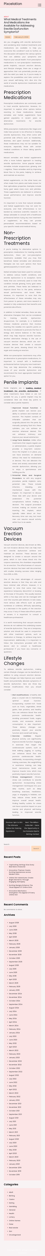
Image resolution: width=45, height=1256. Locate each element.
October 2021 (14, 1111)
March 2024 (14, 1026)
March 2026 (13, 940)
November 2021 (15, 1107)
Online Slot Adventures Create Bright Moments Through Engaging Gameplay (21, 880)
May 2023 (13, 1043)
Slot (10, 1231)
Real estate (13, 1228)
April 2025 (13, 979)
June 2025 (13, 972)
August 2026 (14, 923)
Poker (11, 1224)
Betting (12, 1196)
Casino (12, 1199)
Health (11, 1213)
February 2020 (14, 1160)
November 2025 (15, 955)
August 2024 (14, 1008)
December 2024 (15, 994)
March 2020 (13, 1157)
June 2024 (13, 1015)
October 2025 (14, 958)
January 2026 (14, 947)
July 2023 (12, 1036)
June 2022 (13, 1082)
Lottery (12, 1217)
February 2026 (14, 944)
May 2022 (13, 1086)
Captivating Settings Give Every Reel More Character (21, 866)
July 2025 (12, 969)
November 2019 (15, 1171)
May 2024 (13, 1018)
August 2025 (14, 965)
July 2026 (13, 926)
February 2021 (14, 1136)
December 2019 (15, 1168)
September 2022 (15, 1072)
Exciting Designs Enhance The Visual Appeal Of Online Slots (21, 886)
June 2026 (13, 930)
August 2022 (14, 1075)
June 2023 (13, 1040)
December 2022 (15, 1061)
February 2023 (14, 1054)
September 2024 (15, 1004)
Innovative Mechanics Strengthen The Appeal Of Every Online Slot (22, 893)
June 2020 (13, 1146)
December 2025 (15, 951)
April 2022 (13, 1089)
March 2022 (13, 1093)
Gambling (13, 1206)
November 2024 (15, 997)
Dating (11, 1203)
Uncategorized (15, 1235)
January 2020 (14, 1164)
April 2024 (13, 1022)
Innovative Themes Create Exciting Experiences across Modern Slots (20, 872)
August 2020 (14, 1139)
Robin (8, 37)
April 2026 (13, 937)
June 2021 (13, 1125)
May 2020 (13, 1150)
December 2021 (15, 1104)
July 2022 (12, 1079)
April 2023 (13, 1047)
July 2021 (12, 1121)
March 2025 (13, 983)
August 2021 (14, 1118)
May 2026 (13, 933)
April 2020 (13, 1153)
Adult (6, 17)
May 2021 (12, 1129)
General (12, 1210)
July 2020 (13, 1143)
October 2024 (14, 1001)
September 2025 (15, 962)
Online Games (14, 1221)
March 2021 (13, 1132)
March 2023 (13, 1050)
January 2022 (14, 1100)
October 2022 (14, 1068)
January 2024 (14, 1033)
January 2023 (14, 1058)
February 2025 (14, 987)
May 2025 (13, 976)
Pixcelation (13, 3)
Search (6, 844)
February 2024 (15, 1029)
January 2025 (14, 990)
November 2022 (15, 1065)
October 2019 (14, 1175)
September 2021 (15, 1114)
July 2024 (13, 1011)
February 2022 (14, 1097)
